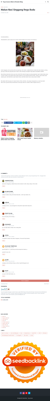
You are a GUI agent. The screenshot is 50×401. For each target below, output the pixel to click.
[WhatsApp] (23, 123)
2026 (3, 316)
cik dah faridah (9, 191)
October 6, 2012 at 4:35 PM (9, 272)
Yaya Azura (30, 398)
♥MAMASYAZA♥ (9, 180)
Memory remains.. (38, 138)
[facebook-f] (21, 393)
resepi (31, 335)
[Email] (29, 123)
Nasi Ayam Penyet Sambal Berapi (24, 139)
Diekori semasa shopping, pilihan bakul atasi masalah (8, 139)
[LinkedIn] (26, 123)
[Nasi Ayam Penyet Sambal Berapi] (25, 132)
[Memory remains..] (41, 132)
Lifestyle (45, 333)
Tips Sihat (26, 335)
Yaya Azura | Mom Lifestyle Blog (13, 2)
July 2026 (4, 319)
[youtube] (26, 393)
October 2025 (5, 322)
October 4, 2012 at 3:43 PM (9, 225)
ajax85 (7, 259)
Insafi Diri (34, 333)
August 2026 (5, 317)
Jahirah (7, 202)
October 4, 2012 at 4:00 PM (9, 236)
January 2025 (5, 326)
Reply (4, 186)
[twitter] (29, 393)
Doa (21, 333)
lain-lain (5, 119)
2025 (3, 320)
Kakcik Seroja (8, 213)
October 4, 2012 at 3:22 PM (9, 203)
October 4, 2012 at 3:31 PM (9, 214)
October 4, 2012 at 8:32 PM (9, 247)
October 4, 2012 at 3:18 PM (9, 192)
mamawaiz (8, 224)
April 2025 (4, 324)
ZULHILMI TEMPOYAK (11, 246)
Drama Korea (27, 333)
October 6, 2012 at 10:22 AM (9, 261)
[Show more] (31, 123)
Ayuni (6, 270)
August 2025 (5, 323)
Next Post (46, 283)
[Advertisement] (25, 24)
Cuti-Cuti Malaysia (14, 333)
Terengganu (19, 335)
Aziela (6, 235)
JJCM (39, 333)
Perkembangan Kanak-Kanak (8, 335)
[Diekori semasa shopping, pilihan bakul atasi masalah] (8, 132)
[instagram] (23, 393)
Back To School (5, 333)
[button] (1, 2)
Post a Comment (25, 280)
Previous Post (4, 283)
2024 (3, 327)
